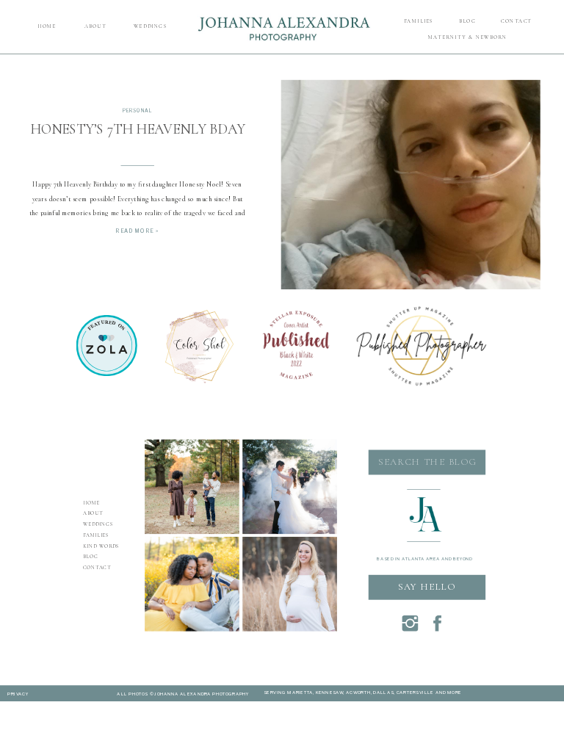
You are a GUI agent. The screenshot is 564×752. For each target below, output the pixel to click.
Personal (137, 111)
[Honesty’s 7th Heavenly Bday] (410, 209)
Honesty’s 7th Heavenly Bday (137, 129)
